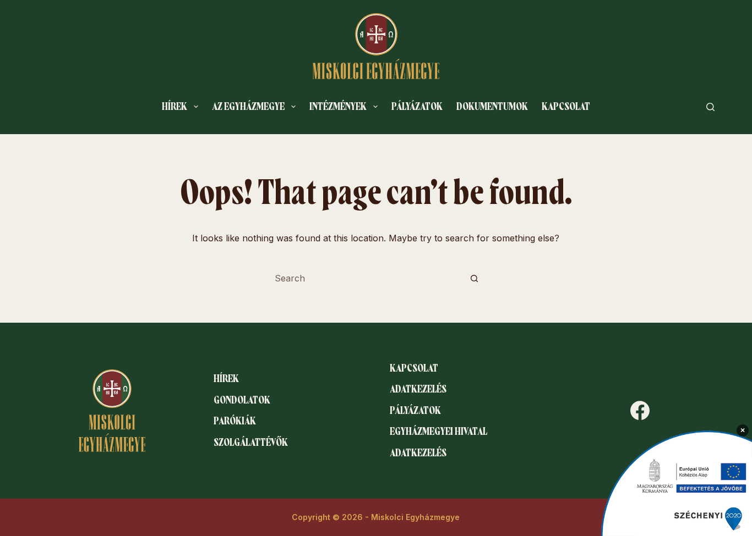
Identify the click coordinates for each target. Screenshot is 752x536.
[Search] (710, 107)
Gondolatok (242, 400)
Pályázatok (417, 106)
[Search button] (475, 278)
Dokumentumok (492, 106)
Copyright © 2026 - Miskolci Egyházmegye (376, 517)
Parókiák (235, 421)
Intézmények (338, 106)
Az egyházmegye (248, 106)
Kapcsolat (566, 106)
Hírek (174, 106)
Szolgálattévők (251, 442)
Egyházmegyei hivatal (438, 431)
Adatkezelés (418, 389)
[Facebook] (640, 410)
